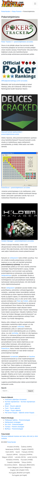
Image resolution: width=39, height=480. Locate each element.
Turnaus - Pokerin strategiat (14, 426)
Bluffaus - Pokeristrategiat (14, 429)
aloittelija (15, 333)
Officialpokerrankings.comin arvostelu (14, 81)
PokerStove (5, 348)
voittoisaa (20, 326)
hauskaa (32, 356)
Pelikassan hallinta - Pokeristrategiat (17, 420)
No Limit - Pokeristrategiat (14, 424)
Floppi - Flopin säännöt (13, 410)
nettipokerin (14, 258)
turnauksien (14, 356)
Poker (19, 301)
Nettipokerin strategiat (13, 422)
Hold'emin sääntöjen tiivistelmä (15, 399)
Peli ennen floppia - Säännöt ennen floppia (19, 413)
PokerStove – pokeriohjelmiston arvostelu (15, 187)
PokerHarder (11, 442)
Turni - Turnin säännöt (12, 408)
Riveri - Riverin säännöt (13, 406)
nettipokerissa (6, 275)
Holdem (25, 301)
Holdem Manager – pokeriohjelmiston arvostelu (17, 241)
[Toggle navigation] (35, 3)
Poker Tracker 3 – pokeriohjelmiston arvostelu (17, 42)
